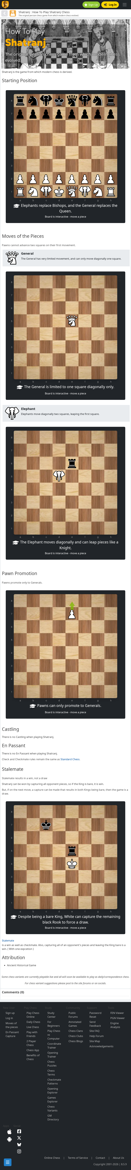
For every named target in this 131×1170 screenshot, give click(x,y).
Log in (9, 1018)
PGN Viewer (117, 1018)
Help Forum (96, 1036)
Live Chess (33, 1027)
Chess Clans (76, 1031)
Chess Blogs (76, 1041)
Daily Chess (33, 1022)
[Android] (9, 1139)
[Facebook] (18, 1131)
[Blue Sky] (18, 1144)
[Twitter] (18, 1138)
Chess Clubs (76, 1036)
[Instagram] (18, 1151)
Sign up (10, 1013)
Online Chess (52, 1158)
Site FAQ (94, 1031)
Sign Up (93, 4)
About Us (118, 1158)
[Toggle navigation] (124, 4)
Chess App (33, 1050)
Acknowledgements (101, 1046)
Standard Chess (70, 759)
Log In (113, 4)
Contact (100, 1158)
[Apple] (9, 1131)
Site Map (94, 1041)
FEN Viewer (117, 1013)
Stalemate (8, 940)
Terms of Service (78, 1158)
